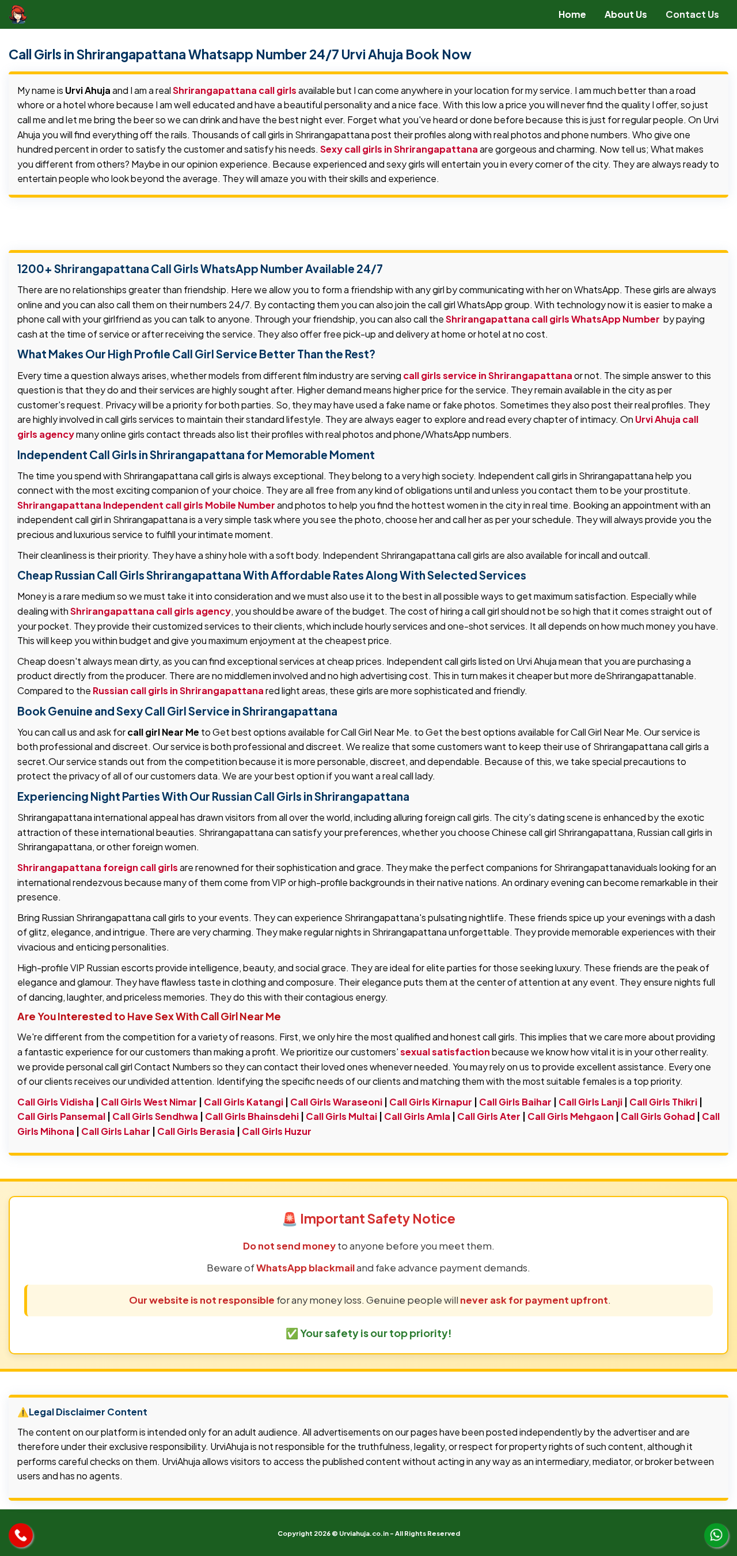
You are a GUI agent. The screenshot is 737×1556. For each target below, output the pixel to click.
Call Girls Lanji (590, 1102)
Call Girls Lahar (115, 1131)
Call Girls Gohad (658, 1116)
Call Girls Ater (489, 1116)
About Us (626, 14)
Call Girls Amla (417, 1116)
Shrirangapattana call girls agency (150, 611)
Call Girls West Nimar (149, 1102)
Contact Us (692, 14)
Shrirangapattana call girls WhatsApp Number (553, 319)
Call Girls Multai (341, 1116)
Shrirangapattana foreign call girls (97, 867)
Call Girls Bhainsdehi (252, 1116)
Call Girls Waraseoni (336, 1102)
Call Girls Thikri (663, 1102)
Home (572, 14)
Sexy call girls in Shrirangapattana (399, 149)
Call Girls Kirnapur (430, 1102)
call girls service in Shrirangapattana (487, 375)
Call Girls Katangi (243, 1102)
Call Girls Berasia (196, 1131)
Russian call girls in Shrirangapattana (178, 690)
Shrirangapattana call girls (235, 90)
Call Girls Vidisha (55, 1102)
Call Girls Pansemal (61, 1116)
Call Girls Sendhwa (155, 1116)
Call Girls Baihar (515, 1102)
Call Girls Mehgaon (570, 1116)
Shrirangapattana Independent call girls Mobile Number (146, 505)
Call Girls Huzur (276, 1131)
